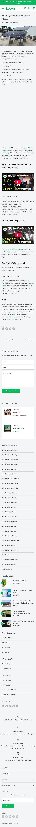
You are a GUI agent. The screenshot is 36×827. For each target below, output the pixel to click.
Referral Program (7, 664)
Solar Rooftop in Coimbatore (10, 493)
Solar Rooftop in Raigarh (9, 536)
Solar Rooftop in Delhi (8, 545)
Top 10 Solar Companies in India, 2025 (22, 592)
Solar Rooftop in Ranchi (9, 512)
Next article (28, 340)
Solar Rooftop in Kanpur (9, 469)
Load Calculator (7, 680)
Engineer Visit (17, 412)
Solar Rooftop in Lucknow (9, 450)
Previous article (8, 340)
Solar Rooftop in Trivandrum (10, 479)
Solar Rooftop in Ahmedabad (10, 540)
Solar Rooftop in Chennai (9, 474)
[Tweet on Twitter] (10, 328)
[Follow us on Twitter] (6, 706)
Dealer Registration (18, 428)
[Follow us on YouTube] (13, 706)
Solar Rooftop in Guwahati (10, 517)
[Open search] (25, 8)
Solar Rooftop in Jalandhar (10, 550)
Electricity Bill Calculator (9, 690)
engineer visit (16, 317)
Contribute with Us (7, 668)
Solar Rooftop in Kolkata (9, 498)
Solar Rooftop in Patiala (9, 564)
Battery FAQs (6, 647)
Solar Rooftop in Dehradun (10, 459)
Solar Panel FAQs (7, 638)
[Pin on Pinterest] (6, 328)
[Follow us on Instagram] (10, 706)
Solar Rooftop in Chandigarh (10, 455)
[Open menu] (3, 8)
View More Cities (7, 569)
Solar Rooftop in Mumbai (9, 521)
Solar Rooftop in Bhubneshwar (11, 502)
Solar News (5, 652)
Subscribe (8, 806)
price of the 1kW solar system (13, 249)
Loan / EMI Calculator (8, 694)
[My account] (29, 8)
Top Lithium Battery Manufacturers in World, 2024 (22, 612)
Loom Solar (16, 409)
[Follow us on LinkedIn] (17, 706)
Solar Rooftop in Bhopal (9, 531)
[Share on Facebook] (3, 328)
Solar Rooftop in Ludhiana (10, 555)
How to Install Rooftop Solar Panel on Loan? (23, 622)
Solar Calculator (7, 685)
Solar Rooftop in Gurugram (10, 464)
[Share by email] (13, 328)
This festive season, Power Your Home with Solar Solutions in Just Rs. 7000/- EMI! (23, 602)
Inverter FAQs (6, 643)
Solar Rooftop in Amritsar (9, 559)
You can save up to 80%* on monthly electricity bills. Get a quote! (18, 2)
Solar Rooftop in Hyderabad (10, 488)
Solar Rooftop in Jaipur (9, 526)
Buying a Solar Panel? (19, 580)
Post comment (11, 391)
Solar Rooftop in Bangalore (10, 483)
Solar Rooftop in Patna (9, 507)
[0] (32, 8)
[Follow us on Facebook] (3, 706)
